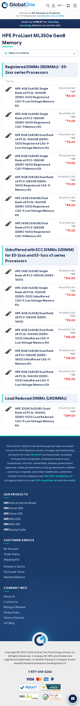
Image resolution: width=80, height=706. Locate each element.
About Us (9, 596)
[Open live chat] (73, 699)
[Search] (48, 5)
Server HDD (13, 508)
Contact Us (11, 602)
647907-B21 (68, 329)
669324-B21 (69, 350)
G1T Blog (9, 623)
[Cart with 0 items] (68, 5)
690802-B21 (68, 176)
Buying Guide (15, 529)
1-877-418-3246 (40, 672)
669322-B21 (69, 312)
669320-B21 (68, 270)
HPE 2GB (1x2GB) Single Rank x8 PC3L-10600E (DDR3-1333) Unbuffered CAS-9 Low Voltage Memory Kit (34, 296)
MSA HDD (12, 519)
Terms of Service (14, 617)
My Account (11, 548)
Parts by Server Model (20, 503)
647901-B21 (69, 197)
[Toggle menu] (75, 5)
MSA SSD (12, 524)
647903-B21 (68, 408)
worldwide (43, 16)
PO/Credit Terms (14, 572)
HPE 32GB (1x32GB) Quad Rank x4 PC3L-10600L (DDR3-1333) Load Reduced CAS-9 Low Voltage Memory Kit (34, 417)
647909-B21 (68, 371)
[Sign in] (53, 5)
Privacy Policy (12, 612)
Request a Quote (14, 566)
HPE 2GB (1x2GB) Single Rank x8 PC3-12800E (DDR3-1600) (35, 275)
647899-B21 (68, 155)
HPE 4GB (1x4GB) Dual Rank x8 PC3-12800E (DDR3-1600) (34, 317)
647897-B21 (68, 134)
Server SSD (13, 513)
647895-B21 (68, 113)
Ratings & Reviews (15, 607)
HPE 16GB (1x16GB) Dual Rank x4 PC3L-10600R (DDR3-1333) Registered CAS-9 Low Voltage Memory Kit (34, 206)
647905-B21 (68, 287)
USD (59, 5)
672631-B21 (69, 222)
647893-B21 (68, 88)
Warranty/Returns (14, 577)
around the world (64, 480)
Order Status (12, 554)
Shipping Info (12, 559)
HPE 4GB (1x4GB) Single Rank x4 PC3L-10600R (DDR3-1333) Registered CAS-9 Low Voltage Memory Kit (34, 97)
